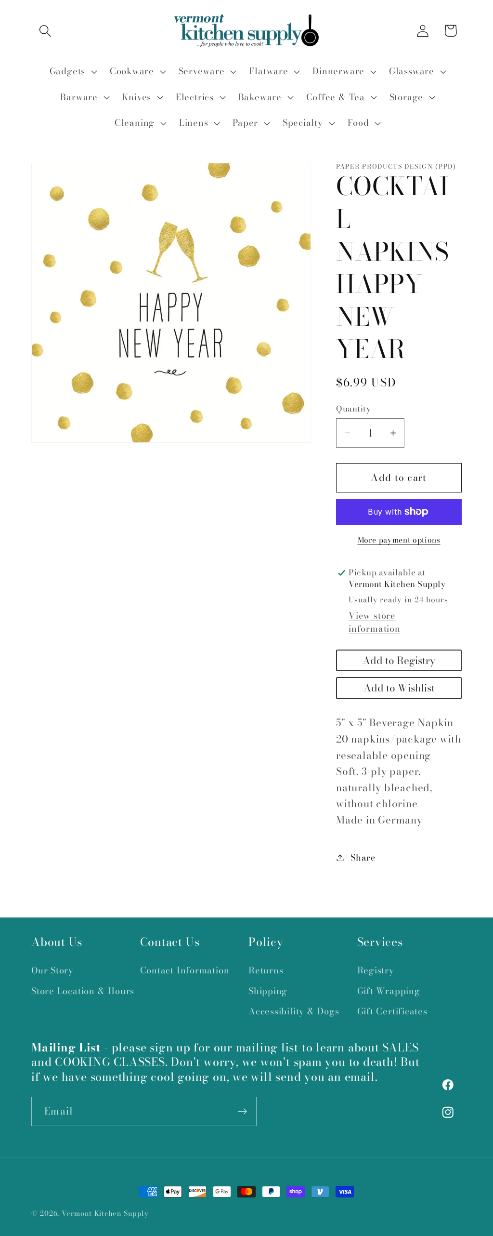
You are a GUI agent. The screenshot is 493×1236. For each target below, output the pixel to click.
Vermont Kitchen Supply (105, 1213)
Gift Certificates (392, 1011)
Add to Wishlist (399, 687)
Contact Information (185, 970)
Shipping (267, 990)
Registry (375, 970)
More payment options (399, 540)
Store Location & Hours (82, 990)
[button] (45, 30)
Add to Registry (399, 660)
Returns (265, 970)
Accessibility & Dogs (293, 1011)
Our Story (52, 970)
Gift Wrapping (388, 990)
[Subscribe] (242, 1111)
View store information (375, 622)
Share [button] (363, 857)
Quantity (353, 408)
